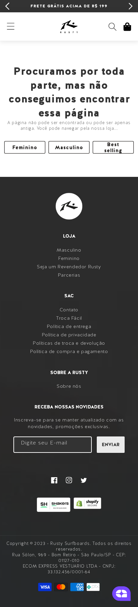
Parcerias (69, 275)
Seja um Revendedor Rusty (69, 267)
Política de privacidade (69, 335)
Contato (69, 310)
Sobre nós (69, 386)
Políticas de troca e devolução (69, 343)
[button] (113, 27)
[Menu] (11, 27)
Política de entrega (69, 326)
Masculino (69, 147)
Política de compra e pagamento (69, 351)
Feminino (24, 147)
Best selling (113, 147)
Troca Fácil (69, 318)
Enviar (111, 444)
